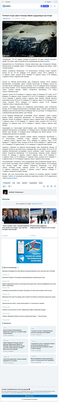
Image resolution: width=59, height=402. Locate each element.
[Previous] (2, 222)
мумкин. (47, 61)
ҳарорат (24, 183)
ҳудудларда (33, 183)
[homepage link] (6, 6)
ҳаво (18, 183)
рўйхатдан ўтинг (37, 203)
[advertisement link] (45, 6)
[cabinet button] (54, 6)
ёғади (40, 183)
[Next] (56, 222)
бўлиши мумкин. (12, 178)
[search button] (50, 6)
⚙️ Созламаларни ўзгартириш (29, 399)
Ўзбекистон (6, 18)
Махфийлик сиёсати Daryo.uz (42, 392)
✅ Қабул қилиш (29, 396)
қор (14, 183)
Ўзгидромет (6, 183)
